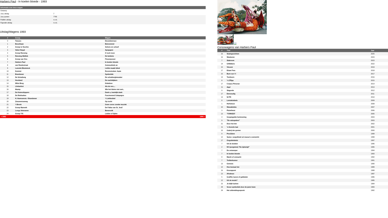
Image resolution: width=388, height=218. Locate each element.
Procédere (231, 134)
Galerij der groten (234, 130)
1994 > (202, 116)
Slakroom (230, 60)
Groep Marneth (21, 107)
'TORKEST (231, 114)
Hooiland (18, 80)
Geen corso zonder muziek (116, 104)
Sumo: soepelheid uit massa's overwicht (243, 137)
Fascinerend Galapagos (114, 95)
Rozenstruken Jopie (113, 71)
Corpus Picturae (233, 84)
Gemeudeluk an (111, 65)
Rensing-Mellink (21, 56)
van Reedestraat (21, 65)
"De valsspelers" (233, 120)
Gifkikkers (231, 64)
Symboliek (109, 74)
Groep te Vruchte (22, 47)
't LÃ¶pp (230, 80)
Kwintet (18, 71)
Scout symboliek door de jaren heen (241, 187)
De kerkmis (109, 56)
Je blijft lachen (232, 184)
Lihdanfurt (19, 86)
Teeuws (18, 41)
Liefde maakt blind (112, 68)
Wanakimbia (231, 107)
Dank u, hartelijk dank (113, 92)
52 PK (229, 97)
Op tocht (108, 101)
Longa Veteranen (22, 110)
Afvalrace (230, 174)
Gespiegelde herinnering (236, 117)
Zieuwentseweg (21, 101)
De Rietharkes (20, 95)
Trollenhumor (232, 160)
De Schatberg (20, 77)
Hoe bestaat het (233, 167)
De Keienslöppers (22, 92)
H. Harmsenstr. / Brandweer (26, 98)
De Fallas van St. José (113, 107)
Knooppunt (231, 170)
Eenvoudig (231, 94)
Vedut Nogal (20, 50)
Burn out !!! (231, 74)
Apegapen (109, 50)
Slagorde (230, 90)
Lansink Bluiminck (22, 68)
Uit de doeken (232, 144)
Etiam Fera (231, 70)
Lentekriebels (232, 100)
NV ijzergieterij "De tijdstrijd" (238, 147)
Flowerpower (110, 59)
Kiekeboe (108, 83)
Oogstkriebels (232, 140)
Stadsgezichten (233, 54)
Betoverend (109, 44)
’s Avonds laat (232, 127)
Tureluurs (230, 77)
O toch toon (110, 53)
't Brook (18, 104)
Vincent (230, 67)
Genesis (230, 164)
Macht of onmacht (234, 157)
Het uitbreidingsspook (236, 190)
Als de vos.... (110, 86)
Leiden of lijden (111, 113)
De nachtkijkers (111, 80)
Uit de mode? (232, 180)
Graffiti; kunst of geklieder (237, 177)
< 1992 (3, 116)
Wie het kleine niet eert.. (114, 89)
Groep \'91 (19, 113)
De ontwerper (232, 150)
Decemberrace (110, 41)
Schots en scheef (112, 47)
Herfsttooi (231, 104)
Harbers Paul (8, 1)
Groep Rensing (21, 53)
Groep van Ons (21, 59)
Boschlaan (19, 44)
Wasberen (231, 57)
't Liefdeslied (110, 98)
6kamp (17, 89)
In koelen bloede (111, 62)
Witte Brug (19, 83)
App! (229, 87)
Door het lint (232, 124)
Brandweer (19, 74)
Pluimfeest (231, 110)
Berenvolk (109, 110)
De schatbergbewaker (113, 77)
